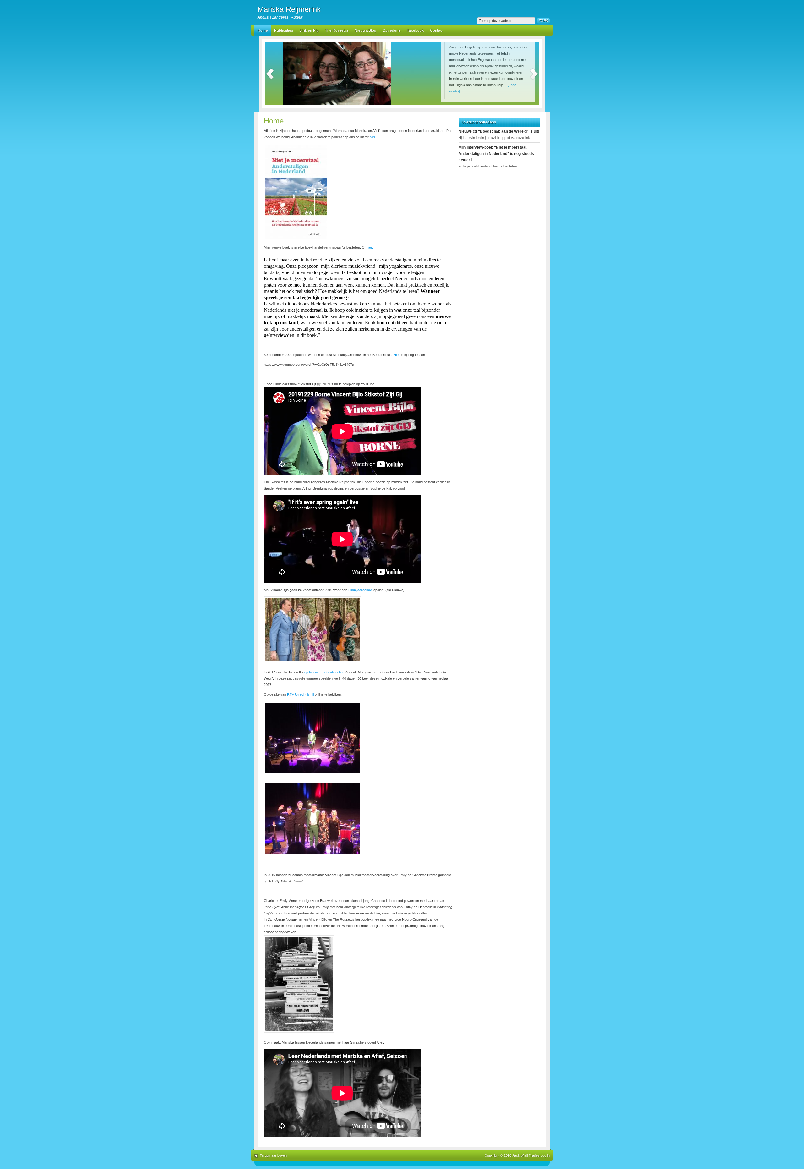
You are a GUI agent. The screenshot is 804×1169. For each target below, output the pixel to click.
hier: (369, 247)
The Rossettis (336, 30)
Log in (545, 1155)
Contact (436, 30)
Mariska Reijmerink (289, 9)
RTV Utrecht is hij (300, 694)
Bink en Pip (309, 30)
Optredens (391, 30)
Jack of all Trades (526, 1155)
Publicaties (283, 30)
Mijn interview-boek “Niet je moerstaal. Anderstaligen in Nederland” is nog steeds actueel (496, 153)
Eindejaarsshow (359, 590)
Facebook (415, 30)
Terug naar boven (273, 1155)
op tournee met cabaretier (324, 672)
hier (372, 137)
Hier (397, 355)
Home (263, 30)
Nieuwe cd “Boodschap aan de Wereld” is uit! (499, 131)
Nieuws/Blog (365, 30)
